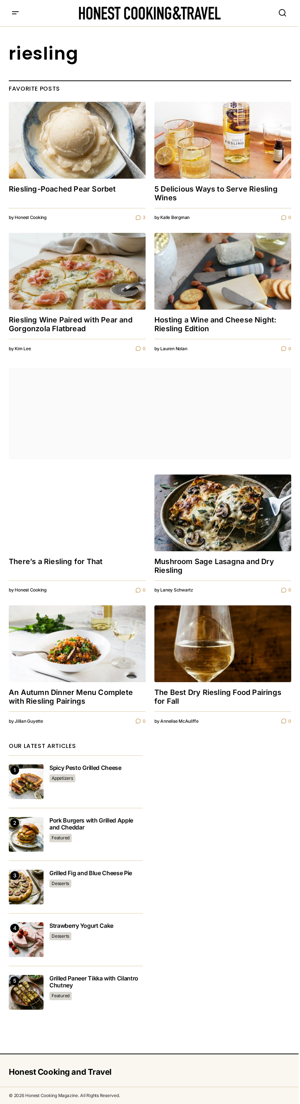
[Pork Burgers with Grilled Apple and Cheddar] (26, 834)
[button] (15, 13)
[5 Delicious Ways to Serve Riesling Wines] (222, 140)
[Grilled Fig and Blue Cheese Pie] (26, 887)
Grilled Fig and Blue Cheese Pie (90, 873)
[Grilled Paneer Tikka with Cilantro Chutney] (26, 992)
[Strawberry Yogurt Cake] (26, 939)
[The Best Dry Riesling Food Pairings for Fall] (222, 643)
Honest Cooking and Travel (60, 1072)
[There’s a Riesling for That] (77, 513)
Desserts (60, 883)
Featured (61, 837)
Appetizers (62, 778)
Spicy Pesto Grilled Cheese (85, 767)
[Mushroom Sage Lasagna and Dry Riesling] (222, 513)
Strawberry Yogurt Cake (81, 925)
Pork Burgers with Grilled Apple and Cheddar (91, 824)
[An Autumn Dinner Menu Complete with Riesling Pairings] (77, 643)
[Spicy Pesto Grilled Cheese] (26, 781)
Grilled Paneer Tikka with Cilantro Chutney (93, 982)
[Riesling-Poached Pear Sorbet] (77, 140)
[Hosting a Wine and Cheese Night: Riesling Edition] (222, 271)
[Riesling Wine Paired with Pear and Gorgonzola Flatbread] (77, 271)
